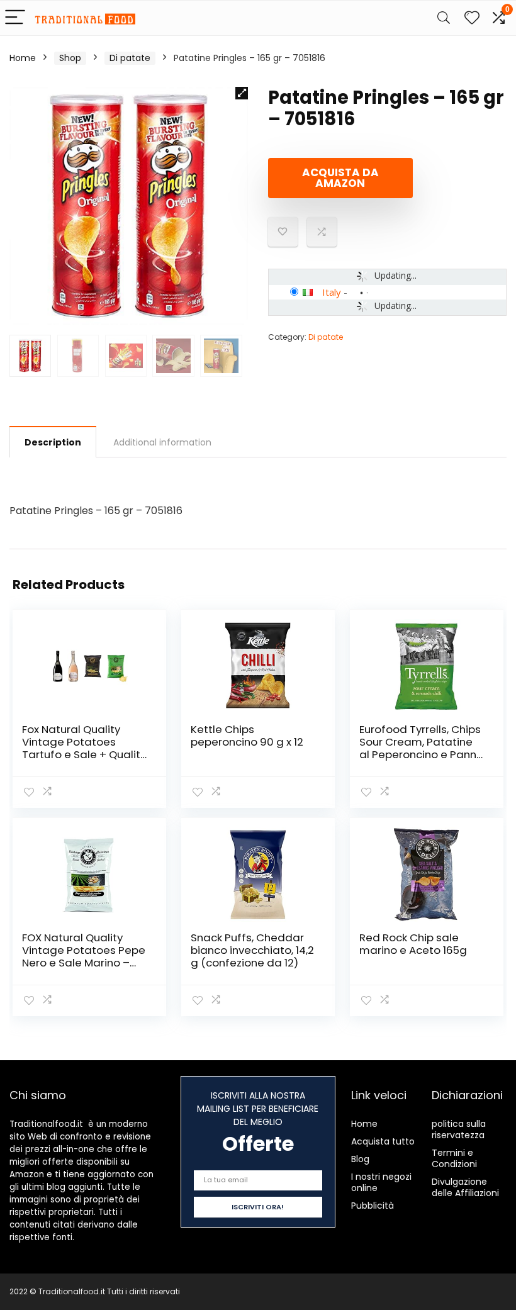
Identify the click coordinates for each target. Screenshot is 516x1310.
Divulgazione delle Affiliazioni (465, 1187)
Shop (70, 58)
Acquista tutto (383, 1141)
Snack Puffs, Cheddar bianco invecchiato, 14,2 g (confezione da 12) (252, 950)
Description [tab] (53, 442)
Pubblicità (372, 1205)
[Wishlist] (472, 18)
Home (22, 58)
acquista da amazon (340, 178)
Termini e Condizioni (454, 1158)
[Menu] (15, 18)
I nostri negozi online (381, 1182)
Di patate (129, 58)
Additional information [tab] (162, 442)
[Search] (444, 18)
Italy (331, 292)
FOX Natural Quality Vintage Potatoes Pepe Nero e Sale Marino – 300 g (83, 956)
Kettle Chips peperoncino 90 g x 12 (247, 735)
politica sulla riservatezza (459, 1129)
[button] (241, 93)
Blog (360, 1159)
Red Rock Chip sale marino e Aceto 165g (413, 944)
